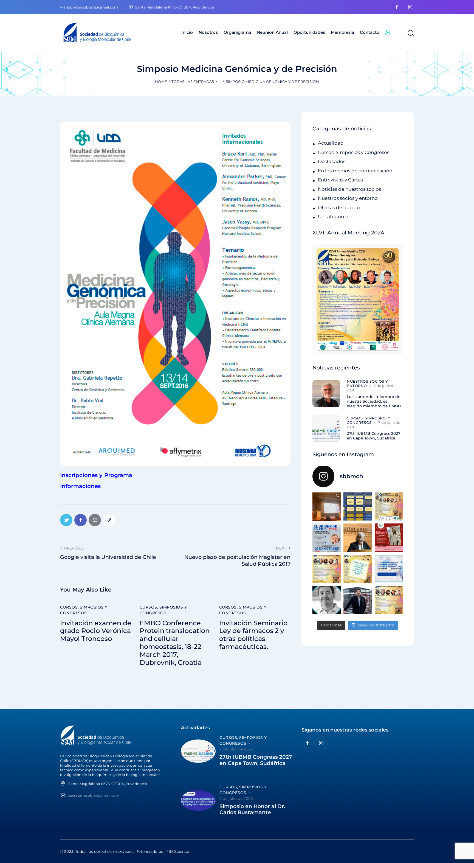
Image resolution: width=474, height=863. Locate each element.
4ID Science (177, 851)
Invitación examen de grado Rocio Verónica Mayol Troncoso (95, 631)
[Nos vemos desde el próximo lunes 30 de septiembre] (389, 506)
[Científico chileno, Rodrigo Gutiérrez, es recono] (357, 600)
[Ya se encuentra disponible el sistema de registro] (389, 600)
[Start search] (410, 33)
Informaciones (80, 486)
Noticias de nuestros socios (349, 189)
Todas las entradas (192, 81)
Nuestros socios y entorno (348, 198)
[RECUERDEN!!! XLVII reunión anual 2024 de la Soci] (326, 569)
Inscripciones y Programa (96, 475)
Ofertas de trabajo (339, 207)
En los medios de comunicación (355, 170)
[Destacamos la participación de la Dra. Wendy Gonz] (326, 506)
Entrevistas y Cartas (340, 180)
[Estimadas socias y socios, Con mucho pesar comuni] (357, 537)
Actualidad (331, 143)
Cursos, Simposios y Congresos (84, 610)
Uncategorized (335, 216)
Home (161, 81)
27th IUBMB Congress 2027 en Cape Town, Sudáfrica (373, 436)
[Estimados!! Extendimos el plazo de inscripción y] (357, 569)
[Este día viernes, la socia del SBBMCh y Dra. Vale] (389, 537)
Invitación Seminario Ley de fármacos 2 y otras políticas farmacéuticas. (253, 635)
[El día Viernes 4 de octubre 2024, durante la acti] (326, 537)
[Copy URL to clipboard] (109, 520)
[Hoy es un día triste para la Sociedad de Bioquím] (326, 600)
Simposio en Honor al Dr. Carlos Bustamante (252, 809)
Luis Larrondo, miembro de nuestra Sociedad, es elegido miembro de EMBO (374, 401)
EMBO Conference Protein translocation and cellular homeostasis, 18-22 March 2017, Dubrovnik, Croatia (175, 642)
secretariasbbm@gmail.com (93, 795)
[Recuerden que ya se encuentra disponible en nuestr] (389, 569)
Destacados (331, 161)
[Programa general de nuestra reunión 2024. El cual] (357, 506)
